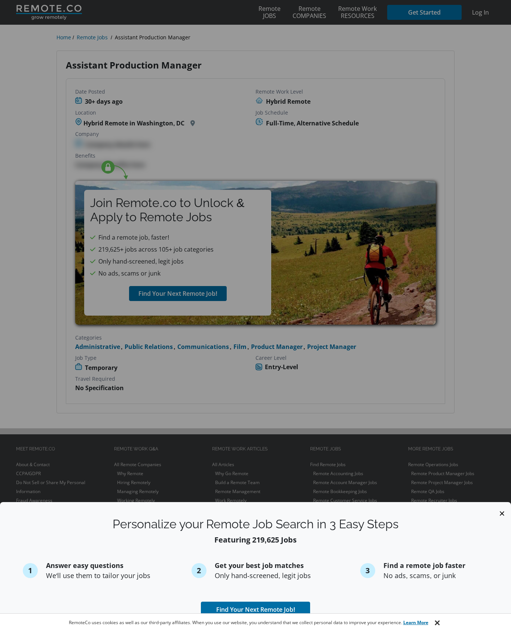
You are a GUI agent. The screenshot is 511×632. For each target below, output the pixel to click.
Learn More (415, 622)
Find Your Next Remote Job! (255, 609)
